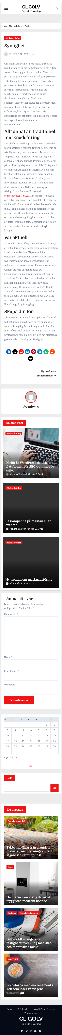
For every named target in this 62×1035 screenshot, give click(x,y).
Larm (10, 867)
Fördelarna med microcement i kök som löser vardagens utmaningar (29, 989)
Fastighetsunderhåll (17, 821)
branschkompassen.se (16, 195)
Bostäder (12, 913)
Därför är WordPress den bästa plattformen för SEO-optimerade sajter (29, 466)
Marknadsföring (13, 38)
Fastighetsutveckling (29, 913)
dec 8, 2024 (37, 474)
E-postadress (11, 671)
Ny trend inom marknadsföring (28, 579)
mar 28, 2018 (27, 583)
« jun (29, 765)
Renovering (13, 958)
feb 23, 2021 (37, 528)
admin (16, 53)
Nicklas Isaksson (18, 528)
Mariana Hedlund (18, 474)
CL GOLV (31, 6)
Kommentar (11, 614)
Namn (8, 657)
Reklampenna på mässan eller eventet (28, 523)
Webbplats (9, 684)
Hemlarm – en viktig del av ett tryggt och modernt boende (28, 899)
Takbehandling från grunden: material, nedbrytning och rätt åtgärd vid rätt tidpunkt (29, 851)
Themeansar (31, 1013)
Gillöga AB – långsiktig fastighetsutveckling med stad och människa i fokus (29, 943)
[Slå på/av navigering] (6, 8)
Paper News (46, 1009)
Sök (9, 778)
